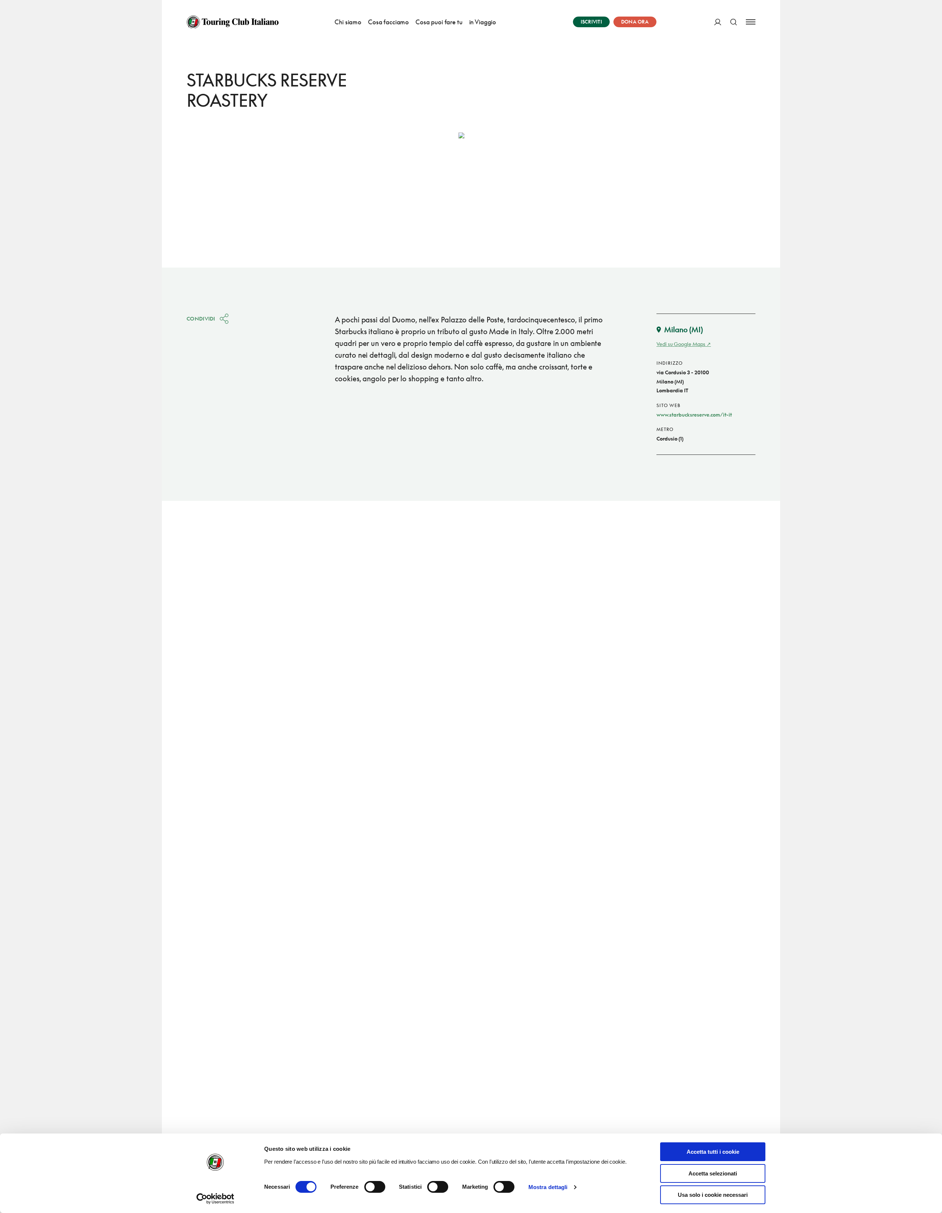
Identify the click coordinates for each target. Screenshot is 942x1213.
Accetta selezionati (712, 1173)
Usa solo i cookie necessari (713, 1195)
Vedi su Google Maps (680, 344)
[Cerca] (733, 21)
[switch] (374, 1187)
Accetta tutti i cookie (713, 1152)
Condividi (201, 318)
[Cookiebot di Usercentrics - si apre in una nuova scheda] (215, 1198)
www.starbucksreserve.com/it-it (694, 414)
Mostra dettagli (548, 1187)
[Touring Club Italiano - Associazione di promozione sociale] (233, 22)
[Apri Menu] (750, 21)
